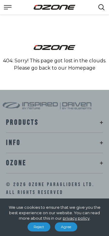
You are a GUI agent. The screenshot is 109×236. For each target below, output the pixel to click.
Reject (39, 227)
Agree (66, 227)
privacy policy (76, 218)
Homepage (81, 68)
